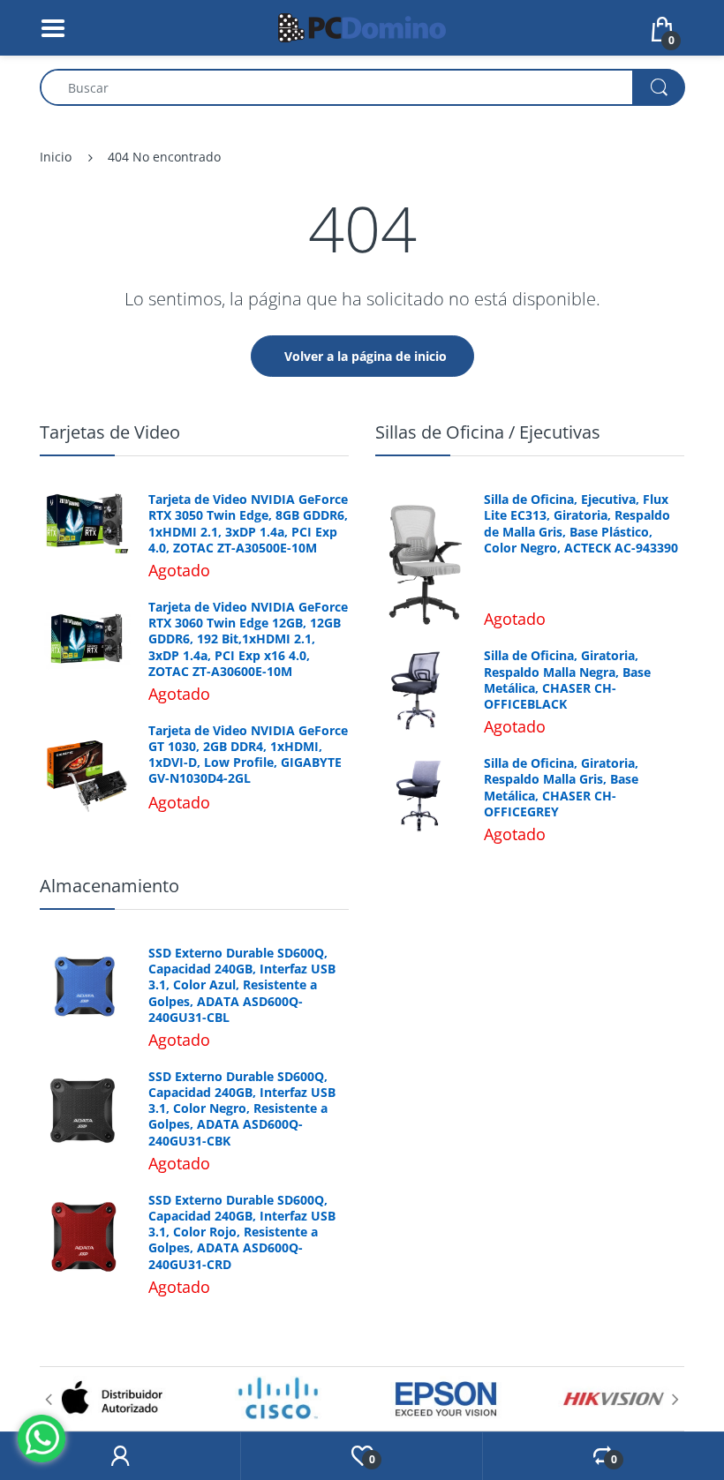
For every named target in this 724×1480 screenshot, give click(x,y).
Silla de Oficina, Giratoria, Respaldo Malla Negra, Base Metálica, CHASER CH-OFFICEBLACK (567, 680)
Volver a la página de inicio (365, 356)
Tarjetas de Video (110, 432)
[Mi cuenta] (120, 1456)
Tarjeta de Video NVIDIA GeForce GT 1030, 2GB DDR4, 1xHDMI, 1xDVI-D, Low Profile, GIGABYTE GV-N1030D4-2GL (248, 755)
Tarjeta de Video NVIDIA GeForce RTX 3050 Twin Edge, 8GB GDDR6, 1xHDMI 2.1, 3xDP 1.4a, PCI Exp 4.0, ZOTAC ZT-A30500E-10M (248, 524)
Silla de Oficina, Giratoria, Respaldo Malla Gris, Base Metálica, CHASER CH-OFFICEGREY (561, 787)
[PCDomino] (362, 26)
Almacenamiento (109, 886)
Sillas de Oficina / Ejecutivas (487, 432)
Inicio (56, 156)
